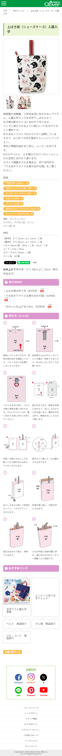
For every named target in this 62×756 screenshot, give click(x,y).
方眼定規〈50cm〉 (15, 183)
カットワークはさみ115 (17, 213)
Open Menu (4, 3)
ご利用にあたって (31, 735)
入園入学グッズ (12, 652)
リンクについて (31, 741)
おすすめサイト (31, 724)
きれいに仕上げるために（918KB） (26, 306)
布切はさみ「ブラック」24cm (21, 208)
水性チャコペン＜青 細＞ (19, 188)
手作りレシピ (18, 11)
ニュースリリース (31, 708)
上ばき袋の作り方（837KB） (22, 291)
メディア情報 (31, 719)
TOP (5, 11)
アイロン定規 (12, 203)
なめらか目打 (12, 198)
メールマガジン (31, 713)
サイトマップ (31, 746)
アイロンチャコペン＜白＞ (19, 193)
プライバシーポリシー (31, 730)
